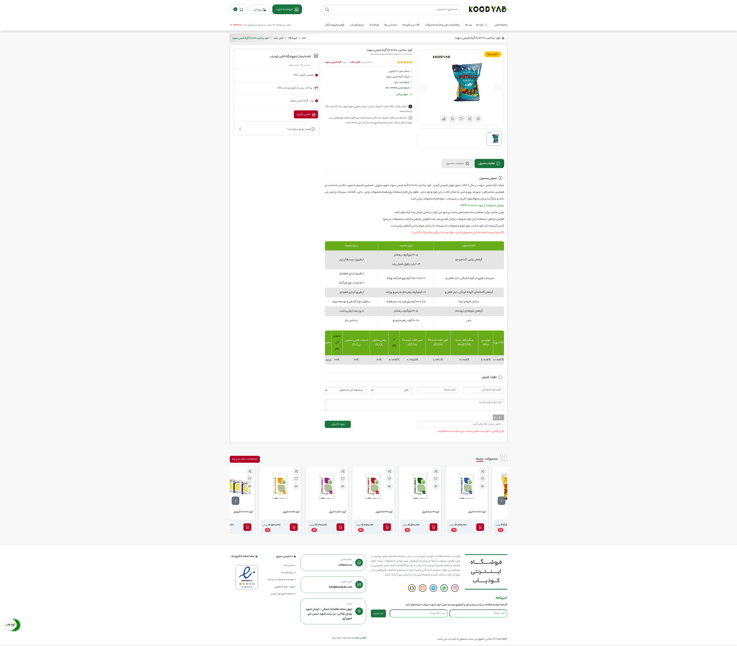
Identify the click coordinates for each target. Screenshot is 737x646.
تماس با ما (289, 565)
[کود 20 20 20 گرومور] (252, 486)
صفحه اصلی (500, 25)
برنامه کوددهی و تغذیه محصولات (442, 25)
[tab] (489, 163)
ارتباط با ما (374, 25)
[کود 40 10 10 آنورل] (298, 486)
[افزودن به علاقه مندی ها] (500, 478)
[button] (287, 9)
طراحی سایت (360, 638)
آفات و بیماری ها (410, 25)
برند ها (468, 25)
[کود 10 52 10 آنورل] (345, 486)
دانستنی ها (390, 25)
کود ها (479, 25)
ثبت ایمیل (378, 613)
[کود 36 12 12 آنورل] (391, 486)
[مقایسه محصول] (500, 471)
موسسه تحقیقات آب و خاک (281, 580)
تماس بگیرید (303, 114)
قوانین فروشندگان (334, 25)
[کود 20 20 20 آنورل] (485, 486)
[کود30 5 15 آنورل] (438, 486)
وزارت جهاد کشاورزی (284, 587)
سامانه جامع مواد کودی (282, 594)
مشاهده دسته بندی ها (245, 459)
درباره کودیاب (357, 25)
